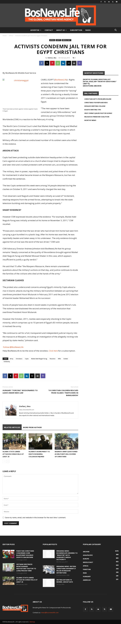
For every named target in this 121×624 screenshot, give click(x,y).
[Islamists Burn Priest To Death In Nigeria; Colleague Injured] (40, 441)
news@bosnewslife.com (49, 612)
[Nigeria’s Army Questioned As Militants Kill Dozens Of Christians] (66, 441)
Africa (11, 36)
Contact (49, 30)
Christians (19, 359)
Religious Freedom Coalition (96, 117)
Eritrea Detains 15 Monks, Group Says (64, 581)
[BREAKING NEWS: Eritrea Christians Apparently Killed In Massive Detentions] (49, 569)
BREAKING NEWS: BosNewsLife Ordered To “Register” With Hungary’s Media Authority (67, 555)
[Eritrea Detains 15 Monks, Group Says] (49, 583)
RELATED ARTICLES (12, 427)
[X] (113, 2)
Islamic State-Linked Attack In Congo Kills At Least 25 (13, 454)
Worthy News (90, 120)
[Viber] (79, 63)
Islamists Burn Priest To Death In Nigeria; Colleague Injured (39, 454)
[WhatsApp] (57, 63)
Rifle (59, 359)
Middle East (66, 40)
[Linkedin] (63, 63)
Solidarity (7, 361)
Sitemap (32, 622)
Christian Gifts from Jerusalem (97, 99)
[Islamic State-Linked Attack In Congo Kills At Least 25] (14, 441)
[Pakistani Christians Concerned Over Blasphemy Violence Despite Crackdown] (8, 554)
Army (11, 359)
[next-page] (7, 461)
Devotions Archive (92, 86)
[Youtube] (116, 2)
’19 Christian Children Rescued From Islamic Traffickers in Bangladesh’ (63, 392)
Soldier (65, 359)
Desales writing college (94, 106)
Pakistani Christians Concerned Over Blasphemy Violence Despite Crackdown (25, 554)
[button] (115, 30)
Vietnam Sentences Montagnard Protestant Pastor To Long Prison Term (26, 567)
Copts (27, 359)
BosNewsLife (61, 79)
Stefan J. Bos (52, 58)
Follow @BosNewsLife (13, 347)
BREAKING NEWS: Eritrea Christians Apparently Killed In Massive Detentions (66, 569)
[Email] (68, 63)
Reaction (52, 359)
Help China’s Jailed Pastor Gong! (98, 113)
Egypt (58, 40)
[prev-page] (4, 461)
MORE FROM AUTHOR (32, 427)
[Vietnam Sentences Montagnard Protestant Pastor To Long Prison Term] (8, 567)
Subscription (76, 30)
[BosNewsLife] (60, 15)
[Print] (74, 63)
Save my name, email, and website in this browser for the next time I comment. (35, 517)
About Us (60, 30)
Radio (88, 30)
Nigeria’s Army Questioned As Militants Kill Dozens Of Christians (66, 454)
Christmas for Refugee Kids (96, 102)
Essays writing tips (92, 110)
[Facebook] (101, 2)
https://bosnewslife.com (26, 410)
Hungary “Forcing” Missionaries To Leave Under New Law (20, 391)
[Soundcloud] (109, 2)
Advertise (34, 30)
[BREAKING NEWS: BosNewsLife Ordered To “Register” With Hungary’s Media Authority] (49, 554)
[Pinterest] (52, 63)
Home (5, 36)
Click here (53, 350)
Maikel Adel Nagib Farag (39, 359)
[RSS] (105, 2)
